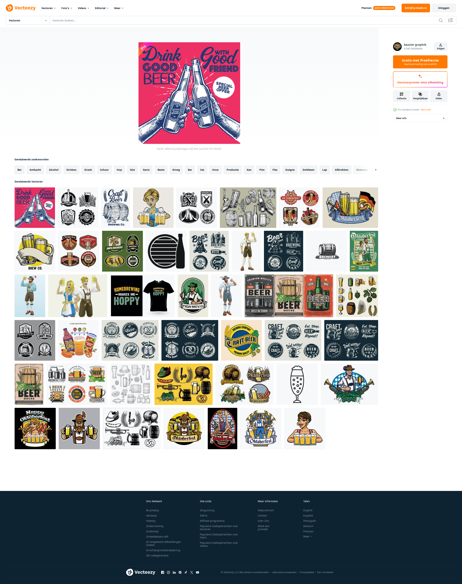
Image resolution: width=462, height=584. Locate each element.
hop (119, 169)
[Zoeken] (441, 20)
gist (132, 169)
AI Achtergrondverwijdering (163, 550)
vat (202, 169)
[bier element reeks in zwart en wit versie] (132, 428)
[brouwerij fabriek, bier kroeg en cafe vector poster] (289, 295)
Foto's (65, 8)
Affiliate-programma (212, 520)
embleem (308, 169)
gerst (146, 169)
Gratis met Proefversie (420, 62)
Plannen (366, 8)
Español (308, 515)
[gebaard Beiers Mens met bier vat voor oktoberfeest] (184, 428)
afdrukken (341, 169)
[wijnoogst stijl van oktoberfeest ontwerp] (350, 207)
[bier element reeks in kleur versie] (183, 384)
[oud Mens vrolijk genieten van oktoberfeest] (260, 428)
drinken (71, 169)
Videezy (150, 520)
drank (88, 169)
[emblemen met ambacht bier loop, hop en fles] (293, 340)
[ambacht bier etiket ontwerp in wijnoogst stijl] (241, 340)
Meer (117, 8)
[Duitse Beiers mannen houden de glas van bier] (30, 295)
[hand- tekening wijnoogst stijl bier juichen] (35, 207)
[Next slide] (372, 169)
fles (274, 169)
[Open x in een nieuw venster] (191, 572)
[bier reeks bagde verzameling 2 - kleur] (122, 251)
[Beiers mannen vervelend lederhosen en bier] (246, 251)
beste (161, 169)
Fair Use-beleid (325, 572)
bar (190, 169)
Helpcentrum (266, 510)
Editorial (100, 8)
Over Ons (263, 520)
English (307, 510)
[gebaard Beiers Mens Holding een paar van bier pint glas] (79, 428)
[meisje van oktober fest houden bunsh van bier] (304, 428)
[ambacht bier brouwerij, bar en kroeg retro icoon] (326, 251)
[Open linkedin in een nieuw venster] (174, 572)
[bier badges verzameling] (196, 207)
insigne (290, 169)
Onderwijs (152, 531)
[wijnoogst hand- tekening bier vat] (115, 207)
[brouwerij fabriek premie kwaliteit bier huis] (76, 384)
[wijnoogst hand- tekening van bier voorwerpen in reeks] (248, 207)
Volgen (441, 48)
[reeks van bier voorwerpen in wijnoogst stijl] (357, 295)
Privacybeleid (307, 572)
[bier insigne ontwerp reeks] (78, 207)
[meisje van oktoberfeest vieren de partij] (35, 428)
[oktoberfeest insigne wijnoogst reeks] (78, 251)
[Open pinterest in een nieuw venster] (180, 572)
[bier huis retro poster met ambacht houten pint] (29, 384)
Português (309, 520)
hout (215, 169)
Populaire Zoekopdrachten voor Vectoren (219, 527)
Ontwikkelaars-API (157, 536)
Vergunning (207, 510)
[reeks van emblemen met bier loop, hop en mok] (209, 251)
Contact (262, 515)
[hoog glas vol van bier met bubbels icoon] (297, 384)
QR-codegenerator (157, 555)
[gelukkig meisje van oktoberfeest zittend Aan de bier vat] (222, 428)
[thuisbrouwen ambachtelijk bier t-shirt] (142, 295)
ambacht (35, 169)
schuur (104, 169)
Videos (82, 8)
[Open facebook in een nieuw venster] (162, 572)
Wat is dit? (426, 109)
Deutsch (308, 526)
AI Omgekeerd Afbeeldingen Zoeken (163, 543)
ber (19, 169)
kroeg (176, 169)
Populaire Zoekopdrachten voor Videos (219, 544)
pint (261, 169)
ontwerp (361, 169)
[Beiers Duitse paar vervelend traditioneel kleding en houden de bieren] (77, 295)
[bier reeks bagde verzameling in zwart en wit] (35, 340)
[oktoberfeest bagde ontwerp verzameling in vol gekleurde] (244, 384)
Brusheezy (152, 510)
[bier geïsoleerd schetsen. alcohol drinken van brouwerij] (131, 384)
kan (249, 169)
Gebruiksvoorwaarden (284, 572)
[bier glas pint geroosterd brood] (35, 251)
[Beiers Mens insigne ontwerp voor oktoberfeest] (349, 384)
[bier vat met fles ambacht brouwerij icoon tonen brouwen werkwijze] (166, 251)
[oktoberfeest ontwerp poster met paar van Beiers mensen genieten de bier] (364, 251)
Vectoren (47, 8)
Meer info (401, 118)
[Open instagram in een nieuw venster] (168, 572)
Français (308, 531)
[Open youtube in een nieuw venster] (197, 572)
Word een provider (264, 527)
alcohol (53, 169)
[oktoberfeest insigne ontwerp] (299, 207)
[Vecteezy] (21, 8)
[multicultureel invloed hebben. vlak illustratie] (78, 340)
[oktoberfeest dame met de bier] (153, 207)
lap (324, 169)
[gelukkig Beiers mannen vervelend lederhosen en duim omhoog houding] (226, 295)
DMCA (203, 515)
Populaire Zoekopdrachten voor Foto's (219, 536)
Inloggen (443, 8)
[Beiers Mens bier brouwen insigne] (193, 295)
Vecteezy (151, 515)
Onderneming (154, 526)
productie (233, 169)
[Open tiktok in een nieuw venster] (185, 572)
